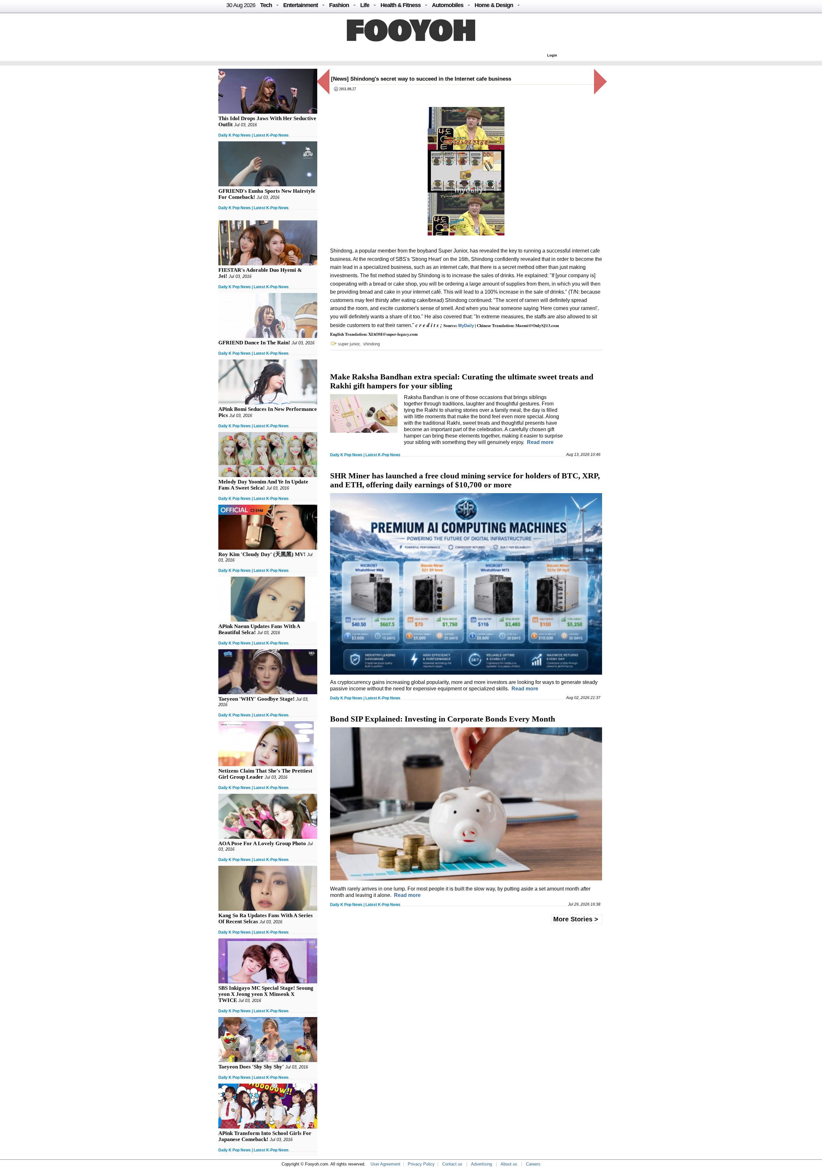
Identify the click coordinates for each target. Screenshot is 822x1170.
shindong (371, 343)
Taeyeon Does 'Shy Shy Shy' (251, 1067)
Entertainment (300, 5)
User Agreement (385, 1164)
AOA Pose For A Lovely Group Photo (262, 843)
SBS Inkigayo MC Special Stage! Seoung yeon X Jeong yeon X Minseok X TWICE (265, 994)
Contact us (452, 1164)
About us (509, 1164)
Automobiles (447, 5)
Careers (533, 1164)
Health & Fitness (400, 5)
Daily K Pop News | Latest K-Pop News (253, 135)
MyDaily (466, 325)
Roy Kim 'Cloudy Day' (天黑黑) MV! (262, 554)
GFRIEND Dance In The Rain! (254, 343)
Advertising (481, 1164)
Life (364, 5)
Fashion (339, 5)
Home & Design (494, 5)
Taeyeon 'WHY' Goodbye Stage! (256, 699)
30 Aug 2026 (240, 5)
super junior (348, 343)
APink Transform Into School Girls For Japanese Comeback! (264, 1136)
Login (552, 55)
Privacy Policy (421, 1164)
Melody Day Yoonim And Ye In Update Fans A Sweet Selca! (263, 485)
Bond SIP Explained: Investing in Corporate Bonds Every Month (442, 718)
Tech (266, 5)
